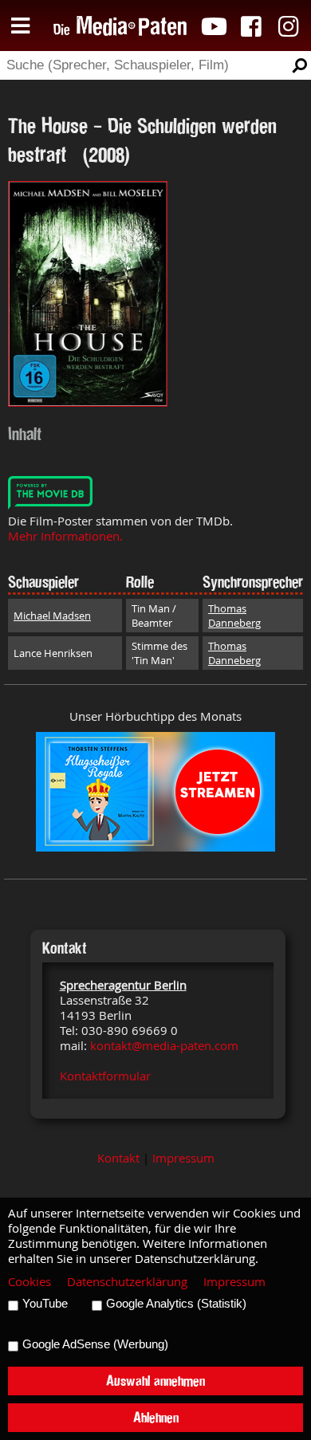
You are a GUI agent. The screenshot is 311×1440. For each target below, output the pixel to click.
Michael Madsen (52, 615)
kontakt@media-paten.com (164, 1045)
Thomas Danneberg (234, 615)
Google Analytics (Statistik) (176, 1303)
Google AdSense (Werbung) (95, 1344)
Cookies (29, 1281)
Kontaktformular (105, 1076)
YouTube (45, 1303)
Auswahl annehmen (155, 1381)
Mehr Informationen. (65, 536)
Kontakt (118, 1158)
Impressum (183, 1158)
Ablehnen (156, 1417)
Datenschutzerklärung (127, 1281)
